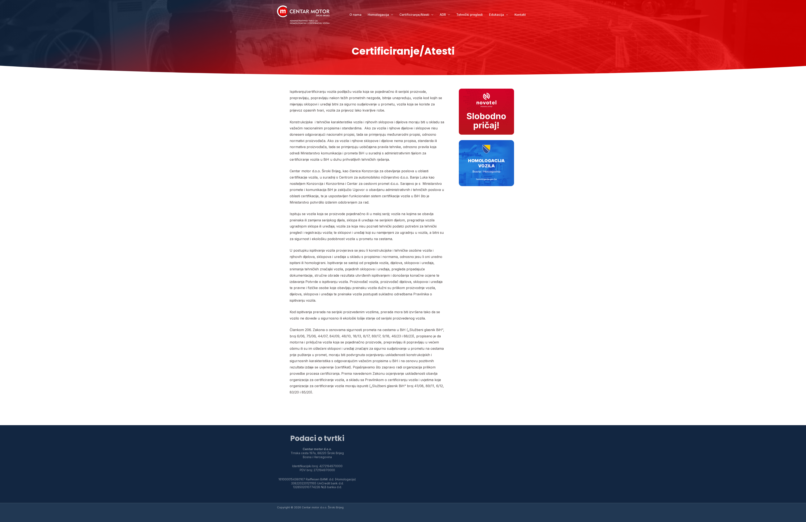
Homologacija (378, 15)
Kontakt (520, 15)
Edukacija (496, 15)
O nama (355, 15)
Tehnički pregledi (469, 15)
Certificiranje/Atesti (414, 15)
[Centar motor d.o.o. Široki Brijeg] (303, 14)
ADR (443, 15)
